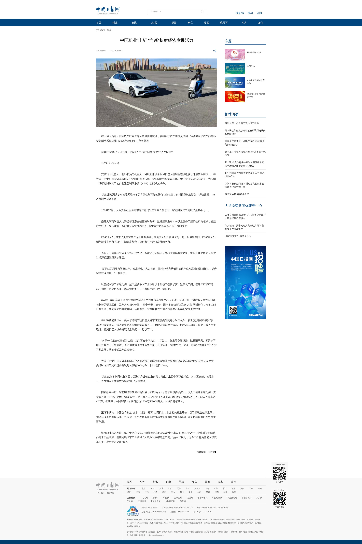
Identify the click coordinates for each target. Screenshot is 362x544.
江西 (242, 488)
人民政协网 (170, 501)
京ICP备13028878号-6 (202, 512)
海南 (164, 492)
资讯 (134, 22)
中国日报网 (100, 30)
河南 (260, 488)
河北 (161, 488)
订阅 (259, 13)
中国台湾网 (232, 498)
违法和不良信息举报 (150, 508)
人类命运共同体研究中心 (243, 206)
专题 (228, 41)
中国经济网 (217, 498)
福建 (233, 488)
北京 (144, 488)
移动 (250, 13)
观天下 (224, 22)
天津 (153, 488)
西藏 (208, 492)
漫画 (206, 22)
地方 (244, 22)
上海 (207, 488)
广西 (155, 492)
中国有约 (251, 66)
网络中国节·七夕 (254, 52)
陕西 (217, 492)
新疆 (226, 492)
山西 (170, 488)
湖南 (138, 492)
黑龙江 (197, 488)
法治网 (183, 501)
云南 (199, 492)
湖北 (129, 492)
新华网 (156, 498)
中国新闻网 (155, 501)
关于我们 (101, 493)
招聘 (233, 481)
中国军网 (142, 501)
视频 (173, 22)
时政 (115, 22)
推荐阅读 (231, 114)
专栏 (190, 22)
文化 (260, 22)
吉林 (188, 488)
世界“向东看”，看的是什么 (238, 236)
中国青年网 (202, 498)
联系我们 (110, 493)
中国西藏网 (247, 498)
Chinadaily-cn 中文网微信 (279, 498)
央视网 (190, 498)
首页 (98, 22)
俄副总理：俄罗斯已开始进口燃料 (242, 123)
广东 (147, 492)
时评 (142, 481)
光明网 (130, 501)
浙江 (225, 488)
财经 (168, 481)
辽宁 (179, 488)
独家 (220, 481)
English (239, 13)
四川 (182, 492)
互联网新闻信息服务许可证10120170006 (177, 508)
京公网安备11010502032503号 (154, 512)
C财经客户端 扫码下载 (280, 473)
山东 (251, 488)
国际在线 (178, 498)
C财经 (153, 22)
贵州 (190, 492)
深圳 (234, 492)
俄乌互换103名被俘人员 (237, 194)
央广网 (259, 498)
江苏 (216, 488)
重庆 (173, 492)
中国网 (166, 498)
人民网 (145, 498)
